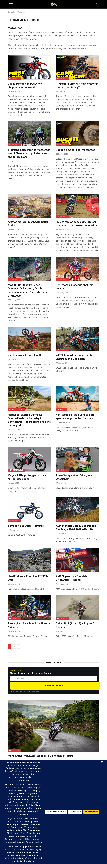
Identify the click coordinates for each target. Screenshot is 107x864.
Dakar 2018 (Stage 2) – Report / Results (75, 625)
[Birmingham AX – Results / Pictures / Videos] (29, 607)
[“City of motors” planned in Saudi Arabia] (29, 206)
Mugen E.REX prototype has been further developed (27, 477)
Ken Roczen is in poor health (25, 355)
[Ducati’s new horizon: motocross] (77, 133)
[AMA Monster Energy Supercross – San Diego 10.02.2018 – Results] (77, 509)
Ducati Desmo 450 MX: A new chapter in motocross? (25, 85)
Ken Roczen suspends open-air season (74, 286)
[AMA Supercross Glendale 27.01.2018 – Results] (77, 560)
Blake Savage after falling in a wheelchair (74, 477)
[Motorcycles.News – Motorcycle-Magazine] (53, 4)
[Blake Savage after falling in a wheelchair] (77, 459)
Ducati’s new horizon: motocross (75, 149)
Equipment (61, 409)
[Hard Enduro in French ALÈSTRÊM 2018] (29, 560)
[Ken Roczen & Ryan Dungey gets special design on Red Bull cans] (77, 398)
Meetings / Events (16, 409)
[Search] (96, 4)
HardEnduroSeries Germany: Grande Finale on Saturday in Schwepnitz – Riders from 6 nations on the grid (29, 420)
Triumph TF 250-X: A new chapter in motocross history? (77, 85)
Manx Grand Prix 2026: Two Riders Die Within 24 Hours (40, 755)
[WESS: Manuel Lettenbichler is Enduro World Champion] (77, 339)
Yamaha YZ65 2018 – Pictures (26, 525)
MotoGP (12, 216)
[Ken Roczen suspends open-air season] (77, 269)
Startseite (11, 12)
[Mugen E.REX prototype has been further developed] (29, 459)
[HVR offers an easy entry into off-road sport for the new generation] (77, 206)
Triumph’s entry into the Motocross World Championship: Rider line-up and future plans (29, 153)
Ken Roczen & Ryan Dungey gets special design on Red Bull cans (75, 416)
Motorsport (14, 78)
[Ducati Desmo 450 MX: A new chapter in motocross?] (29, 67)
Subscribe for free (55, 686)
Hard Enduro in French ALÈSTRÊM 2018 (28, 578)
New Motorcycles (16, 470)
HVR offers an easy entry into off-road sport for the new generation (76, 223)
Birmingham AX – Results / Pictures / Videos (29, 625)
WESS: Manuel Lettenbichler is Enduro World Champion (74, 357)
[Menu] (11, 4)
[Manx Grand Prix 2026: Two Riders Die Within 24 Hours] (53, 726)
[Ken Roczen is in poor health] (29, 339)
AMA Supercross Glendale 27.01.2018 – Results (71, 578)
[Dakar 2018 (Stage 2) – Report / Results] (77, 607)
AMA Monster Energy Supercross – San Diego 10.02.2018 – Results (77, 527)
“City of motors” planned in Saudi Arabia (28, 223)
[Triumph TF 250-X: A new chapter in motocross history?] (77, 67)
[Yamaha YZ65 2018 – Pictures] (29, 509)
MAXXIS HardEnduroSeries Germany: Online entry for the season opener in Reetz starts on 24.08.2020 (28, 290)
